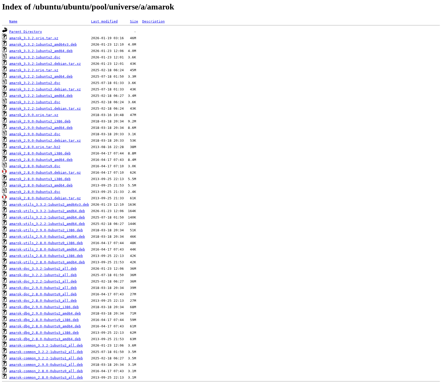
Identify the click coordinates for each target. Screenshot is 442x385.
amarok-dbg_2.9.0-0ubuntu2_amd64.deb (45, 313)
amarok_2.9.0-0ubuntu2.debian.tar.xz (45, 140)
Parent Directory (25, 32)
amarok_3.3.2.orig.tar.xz (33, 38)
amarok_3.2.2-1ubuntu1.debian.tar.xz (45, 108)
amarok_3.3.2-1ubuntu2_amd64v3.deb (43, 44)
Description (153, 21)
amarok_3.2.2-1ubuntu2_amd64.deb (41, 76)
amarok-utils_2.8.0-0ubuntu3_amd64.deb (47, 262)
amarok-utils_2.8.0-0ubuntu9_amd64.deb (47, 249)
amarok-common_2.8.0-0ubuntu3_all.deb (46, 377)
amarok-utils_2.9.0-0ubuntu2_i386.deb (46, 230)
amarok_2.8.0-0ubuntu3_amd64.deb (41, 185)
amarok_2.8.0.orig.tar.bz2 (34, 147)
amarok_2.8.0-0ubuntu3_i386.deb (40, 179)
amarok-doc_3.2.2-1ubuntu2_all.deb (43, 275)
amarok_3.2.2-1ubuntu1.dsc (34, 102)
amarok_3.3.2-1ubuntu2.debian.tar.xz (45, 64)
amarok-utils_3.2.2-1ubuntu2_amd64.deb (47, 217)
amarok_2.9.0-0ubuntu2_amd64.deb (41, 128)
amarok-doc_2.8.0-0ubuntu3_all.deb (43, 301)
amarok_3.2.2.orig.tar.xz (33, 70)
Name (13, 21)
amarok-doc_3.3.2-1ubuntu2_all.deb (43, 268)
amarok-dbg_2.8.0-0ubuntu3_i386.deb (44, 333)
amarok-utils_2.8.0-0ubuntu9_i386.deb (46, 243)
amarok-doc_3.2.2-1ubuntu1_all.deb (43, 281)
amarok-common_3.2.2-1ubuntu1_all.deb (46, 358)
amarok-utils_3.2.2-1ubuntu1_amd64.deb (47, 224)
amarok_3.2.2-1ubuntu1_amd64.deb (41, 96)
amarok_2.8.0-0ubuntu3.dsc (34, 192)
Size (134, 21)
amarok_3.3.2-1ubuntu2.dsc (34, 57)
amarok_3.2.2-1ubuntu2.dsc (34, 83)
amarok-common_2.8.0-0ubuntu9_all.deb (46, 371)
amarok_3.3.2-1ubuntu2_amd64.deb (41, 51)
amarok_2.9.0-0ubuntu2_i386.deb (40, 121)
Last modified (104, 21)
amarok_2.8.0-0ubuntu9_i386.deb (40, 153)
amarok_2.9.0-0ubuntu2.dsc (34, 134)
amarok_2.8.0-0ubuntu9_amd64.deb (41, 160)
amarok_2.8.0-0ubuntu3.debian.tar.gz (45, 198)
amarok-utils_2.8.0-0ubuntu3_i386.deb (46, 256)
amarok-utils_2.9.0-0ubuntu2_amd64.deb (47, 236)
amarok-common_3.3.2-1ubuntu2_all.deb (46, 345)
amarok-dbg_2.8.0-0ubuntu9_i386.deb (44, 320)
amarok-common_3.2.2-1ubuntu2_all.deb (46, 352)
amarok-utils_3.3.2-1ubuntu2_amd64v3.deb (49, 204)
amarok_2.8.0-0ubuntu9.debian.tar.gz (45, 172)
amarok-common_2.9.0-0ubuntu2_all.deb (46, 365)
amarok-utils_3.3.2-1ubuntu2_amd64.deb (47, 211)
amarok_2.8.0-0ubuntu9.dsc (34, 166)
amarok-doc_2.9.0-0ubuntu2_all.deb (43, 288)
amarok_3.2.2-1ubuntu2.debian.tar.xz (45, 89)
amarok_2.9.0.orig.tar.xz (33, 115)
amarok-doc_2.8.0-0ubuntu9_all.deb (43, 294)
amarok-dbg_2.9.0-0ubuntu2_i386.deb (44, 307)
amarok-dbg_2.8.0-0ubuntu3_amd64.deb (45, 339)
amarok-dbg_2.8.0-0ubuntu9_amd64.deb (45, 326)
